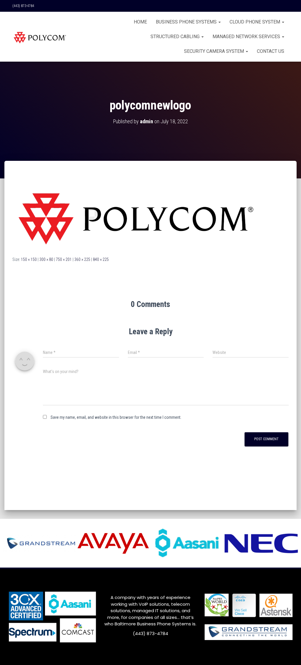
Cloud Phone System (255, 22)
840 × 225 (101, 259)
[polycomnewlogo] (135, 214)
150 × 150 (29, 259)
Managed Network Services (247, 36)
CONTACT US (270, 51)
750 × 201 (64, 259)
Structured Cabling (175, 36)
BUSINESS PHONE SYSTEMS (187, 22)
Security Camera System (214, 51)
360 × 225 (82, 259)
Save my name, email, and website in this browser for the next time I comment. (116, 417)
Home (140, 22)
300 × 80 (46, 259)
